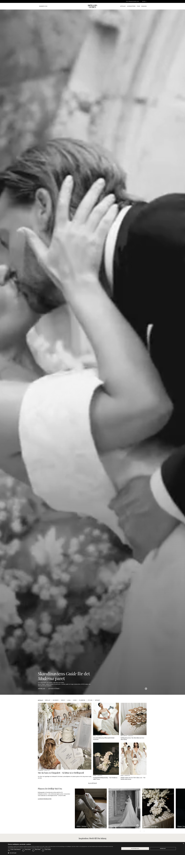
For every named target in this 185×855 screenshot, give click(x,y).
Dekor (63, 700)
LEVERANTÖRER (53, 688)
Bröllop (47, 700)
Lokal (69, 700)
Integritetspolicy (47, 848)
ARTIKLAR (41, 688)
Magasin (144, 6)
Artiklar (123, 6)
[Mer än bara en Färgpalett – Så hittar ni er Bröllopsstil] (64, 742)
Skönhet (97, 700)
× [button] (183, 843)
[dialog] (92, 848)
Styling (90, 700)
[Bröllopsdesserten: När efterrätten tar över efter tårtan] (134, 722)
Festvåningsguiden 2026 (132, 1)
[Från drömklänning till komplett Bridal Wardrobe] (106, 722)
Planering (82, 700)
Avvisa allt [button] (163, 848)
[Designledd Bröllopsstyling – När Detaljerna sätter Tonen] (106, 762)
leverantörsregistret (45, 798)
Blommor (56, 700)
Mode (75, 700)
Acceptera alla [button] (135, 848)
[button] (140, 831)
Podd (138, 6)
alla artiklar (92, 783)
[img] (92, 6)
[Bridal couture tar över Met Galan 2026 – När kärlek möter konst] (134, 762)
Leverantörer (131, 6)
